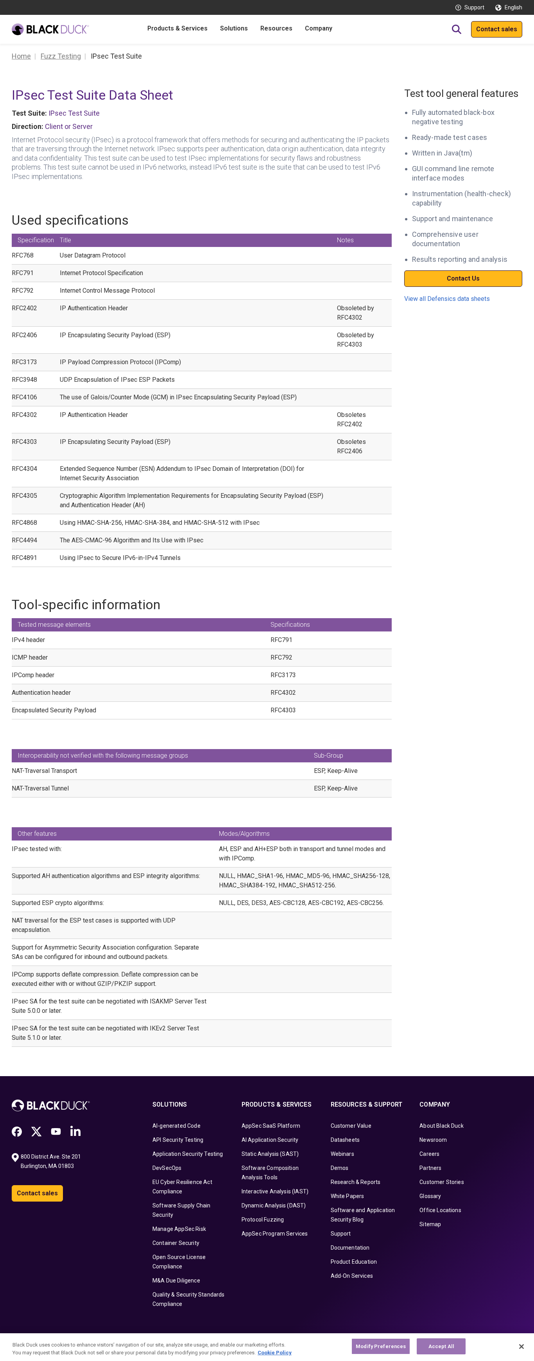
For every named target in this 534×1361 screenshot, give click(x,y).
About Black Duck (441, 1126)
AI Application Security (270, 1140)
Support (474, 7)
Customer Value (351, 1126)
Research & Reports (356, 1182)
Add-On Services (352, 1276)
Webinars (342, 1154)
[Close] (521, 1346)
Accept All (441, 1346)
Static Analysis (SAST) (270, 1154)
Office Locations (440, 1210)
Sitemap (430, 1224)
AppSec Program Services (275, 1233)
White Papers (347, 1196)
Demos (340, 1168)
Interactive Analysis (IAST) (275, 1191)
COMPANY (434, 1104)
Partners (430, 1168)
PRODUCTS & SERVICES (277, 1104)
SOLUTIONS (169, 1104)
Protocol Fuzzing (263, 1219)
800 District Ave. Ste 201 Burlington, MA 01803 (51, 1161)
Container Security (175, 1243)
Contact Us (463, 278)
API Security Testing (177, 1140)
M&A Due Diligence (176, 1280)
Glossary (430, 1196)
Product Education (354, 1262)
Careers (429, 1154)
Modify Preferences (381, 1346)
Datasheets (345, 1140)
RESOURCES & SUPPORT (367, 1104)
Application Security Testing (187, 1154)
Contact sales (496, 29)
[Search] (456, 29)
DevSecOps (166, 1168)
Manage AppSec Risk (179, 1229)
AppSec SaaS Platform (271, 1126)
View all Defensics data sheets (447, 299)
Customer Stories (441, 1182)
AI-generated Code (176, 1126)
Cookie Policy (275, 1353)
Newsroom (433, 1140)
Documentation (350, 1248)
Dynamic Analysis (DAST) (274, 1205)
